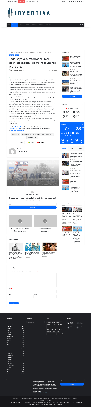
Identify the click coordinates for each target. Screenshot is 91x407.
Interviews (34, 24)
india (52, 329)
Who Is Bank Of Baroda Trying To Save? (66, 234)
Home (8, 24)
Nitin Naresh (20, 149)
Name (10, 288)
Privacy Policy (20, 402)
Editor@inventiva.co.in (14, 128)
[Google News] (30, 142)
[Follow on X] (16, 70)
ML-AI (9, 361)
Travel (9, 367)
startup (54, 333)
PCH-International (47, 134)
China (53, 322)
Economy (10, 326)
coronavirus (58, 322)
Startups (14, 24)
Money (9, 332)
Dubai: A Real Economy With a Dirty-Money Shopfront (75, 82)
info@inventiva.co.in (42, 392)
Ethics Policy (31, 404)
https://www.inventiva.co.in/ (17, 130)
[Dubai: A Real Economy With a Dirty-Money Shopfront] (65, 82)
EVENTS (9, 338)
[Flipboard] (41, 142)
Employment (10, 336)
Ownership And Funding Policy (65, 402)
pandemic (49, 333)
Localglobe (37, 134)
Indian (55, 329)
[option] (33, 173)
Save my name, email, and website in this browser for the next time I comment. (26, 300)
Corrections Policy (39, 404)
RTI (8, 344)
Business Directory (56, 404)
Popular (64, 148)
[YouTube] (24, 151)
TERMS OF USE (55, 402)
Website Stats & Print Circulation (44, 402)
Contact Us (48, 24)
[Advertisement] (45, 38)
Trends (41, 24)
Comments (79, 148)
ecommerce (16, 134)
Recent (71, 148)
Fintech (10, 353)
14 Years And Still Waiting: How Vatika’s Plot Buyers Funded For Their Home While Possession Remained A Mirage (76, 164)
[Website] (18, 151)
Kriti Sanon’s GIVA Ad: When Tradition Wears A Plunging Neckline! (48, 253)
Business (21, 24)
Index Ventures (27, 134)
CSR (11, 402)
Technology (11, 365)
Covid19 (54, 324)
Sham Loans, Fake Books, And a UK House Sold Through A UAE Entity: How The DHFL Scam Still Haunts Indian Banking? (51, 1)
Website (35, 294)
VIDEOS (9, 375)
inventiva (60, 329)
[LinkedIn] (23, 151)
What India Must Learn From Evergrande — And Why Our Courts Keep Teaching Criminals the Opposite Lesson (75, 65)
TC (36, 137)
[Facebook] (20, 151)
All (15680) (72, 96)
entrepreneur (49, 326)
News (58, 331)
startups (30, 137)
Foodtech (10, 355)
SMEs (9, 334)
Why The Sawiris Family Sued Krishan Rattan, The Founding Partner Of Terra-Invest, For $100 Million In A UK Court (32, 254)
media (54, 331)
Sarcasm (9, 346)
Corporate (10, 324)
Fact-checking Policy (77, 402)
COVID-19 (49, 324)
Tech (8, 371)
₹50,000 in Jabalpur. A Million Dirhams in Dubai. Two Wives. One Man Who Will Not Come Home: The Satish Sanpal (76, 74)
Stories (27, 24)
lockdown (49, 331)
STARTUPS (15, 52)
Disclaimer (46, 404)
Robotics (10, 363)
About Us (15, 402)
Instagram (27, 126)
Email (10, 294)
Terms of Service (27, 402)
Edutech (10, 351)
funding (60, 326)
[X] (21, 151)
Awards (50, 404)
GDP (9, 330)
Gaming (10, 357)
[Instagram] (26, 151)
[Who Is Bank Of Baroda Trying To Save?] (65, 58)
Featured (9, 340)
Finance (10, 328)
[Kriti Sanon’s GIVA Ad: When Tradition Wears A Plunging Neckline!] (49, 247)
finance (55, 326)
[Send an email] (17, 70)
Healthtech (10, 359)
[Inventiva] (28, 12)
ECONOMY (60, 324)
